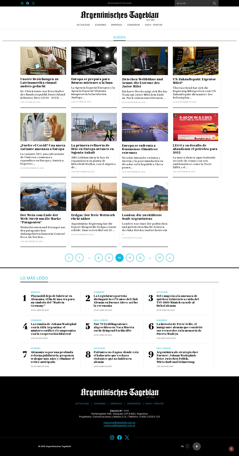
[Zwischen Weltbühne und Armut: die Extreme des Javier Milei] (145, 61)
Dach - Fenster (101, 320)
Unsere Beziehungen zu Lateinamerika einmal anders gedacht (39, 82)
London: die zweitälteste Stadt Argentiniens (142, 217)
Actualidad (83, 25)
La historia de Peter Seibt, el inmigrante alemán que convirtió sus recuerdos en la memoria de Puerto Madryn (179, 329)
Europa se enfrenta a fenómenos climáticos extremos (140, 149)
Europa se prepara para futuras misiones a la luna (92, 81)
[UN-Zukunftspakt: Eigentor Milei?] (196, 61)
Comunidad (133, 25)
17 (159, 257)
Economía (100, 25)
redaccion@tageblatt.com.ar (119, 422)
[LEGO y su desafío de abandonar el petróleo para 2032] (196, 127)
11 (130, 257)
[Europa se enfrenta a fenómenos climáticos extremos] (145, 127)
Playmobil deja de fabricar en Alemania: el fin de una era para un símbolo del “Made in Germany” (53, 300)
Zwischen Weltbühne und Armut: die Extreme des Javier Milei (142, 83)
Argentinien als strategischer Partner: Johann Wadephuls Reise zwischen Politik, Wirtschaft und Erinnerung (177, 357)
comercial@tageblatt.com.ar (119, 425)
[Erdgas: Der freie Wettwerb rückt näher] (94, 196)
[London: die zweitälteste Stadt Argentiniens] (145, 196)
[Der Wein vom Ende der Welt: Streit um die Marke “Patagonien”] (43, 196)
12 (140, 257)
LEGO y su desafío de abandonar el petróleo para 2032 (195, 149)
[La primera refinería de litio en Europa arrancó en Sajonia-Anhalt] (94, 127)
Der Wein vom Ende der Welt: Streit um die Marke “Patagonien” (40, 218)
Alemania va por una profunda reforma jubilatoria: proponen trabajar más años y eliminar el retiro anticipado (52, 357)
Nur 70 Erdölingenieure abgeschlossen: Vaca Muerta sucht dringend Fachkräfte (114, 327)
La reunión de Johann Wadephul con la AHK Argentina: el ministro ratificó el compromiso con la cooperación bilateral (53, 329)
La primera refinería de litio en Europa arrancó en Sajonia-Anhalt (92, 149)
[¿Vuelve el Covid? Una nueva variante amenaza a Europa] (43, 127)
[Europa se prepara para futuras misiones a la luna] (94, 61)
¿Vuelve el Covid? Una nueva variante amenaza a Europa (42, 147)
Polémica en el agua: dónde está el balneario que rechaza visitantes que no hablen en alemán (116, 357)
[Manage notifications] (231, 448)
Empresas (116, 25)
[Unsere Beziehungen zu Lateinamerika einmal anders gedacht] (43, 61)
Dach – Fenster (153, 25)
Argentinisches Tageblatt (58, 446)
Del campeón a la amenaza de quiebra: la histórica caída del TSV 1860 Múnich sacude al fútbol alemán (178, 300)
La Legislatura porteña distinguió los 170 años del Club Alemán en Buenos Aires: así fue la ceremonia (116, 300)
